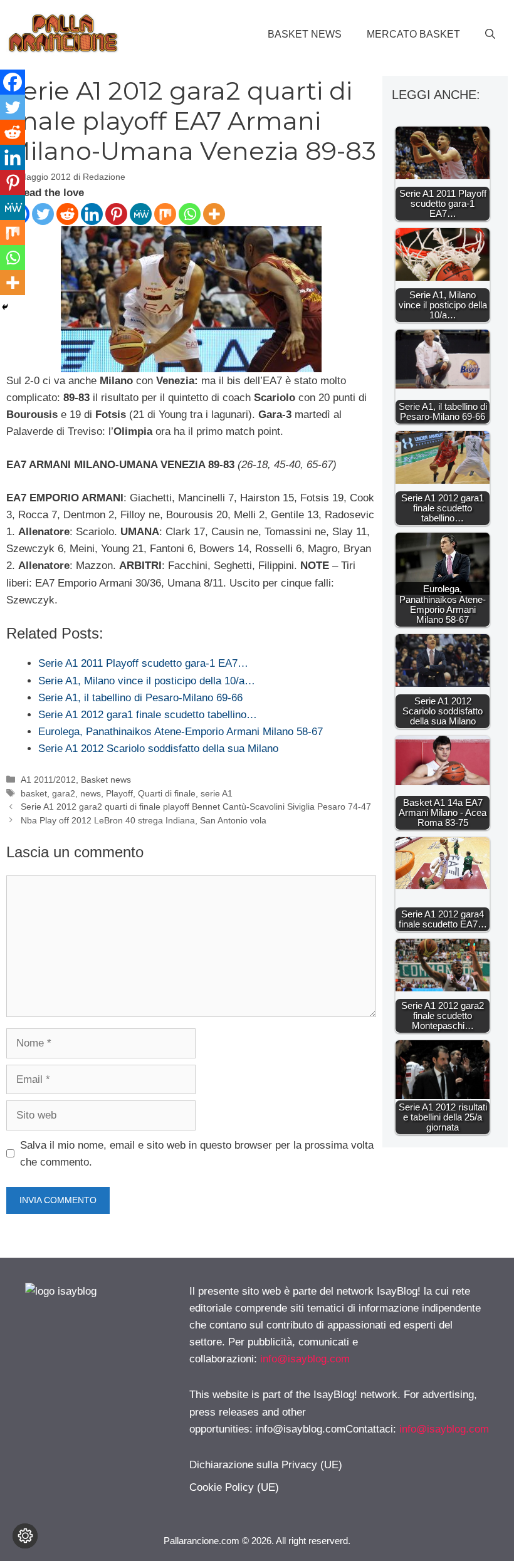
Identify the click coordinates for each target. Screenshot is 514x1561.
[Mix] (165, 214)
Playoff (119, 793)
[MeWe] (141, 214)
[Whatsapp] (190, 214)
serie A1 (217, 793)
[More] (214, 214)
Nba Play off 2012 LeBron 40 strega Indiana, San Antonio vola (143, 820)
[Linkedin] (92, 214)
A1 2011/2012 (48, 780)
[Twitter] (43, 214)
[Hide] (5, 307)
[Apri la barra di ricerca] (490, 34)
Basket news (305, 34)
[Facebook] (12, 82)
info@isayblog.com (305, 1359)
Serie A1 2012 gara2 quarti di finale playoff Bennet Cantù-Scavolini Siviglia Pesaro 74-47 (196, 806)
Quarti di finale (167, 793)
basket (34, 793)
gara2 (63, 793)
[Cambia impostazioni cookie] (25, 1535)
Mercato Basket (413, 34)
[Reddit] (67, 214)
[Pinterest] (116, 214)
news (90, 793)
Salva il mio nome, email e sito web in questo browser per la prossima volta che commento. (197, 1153)
